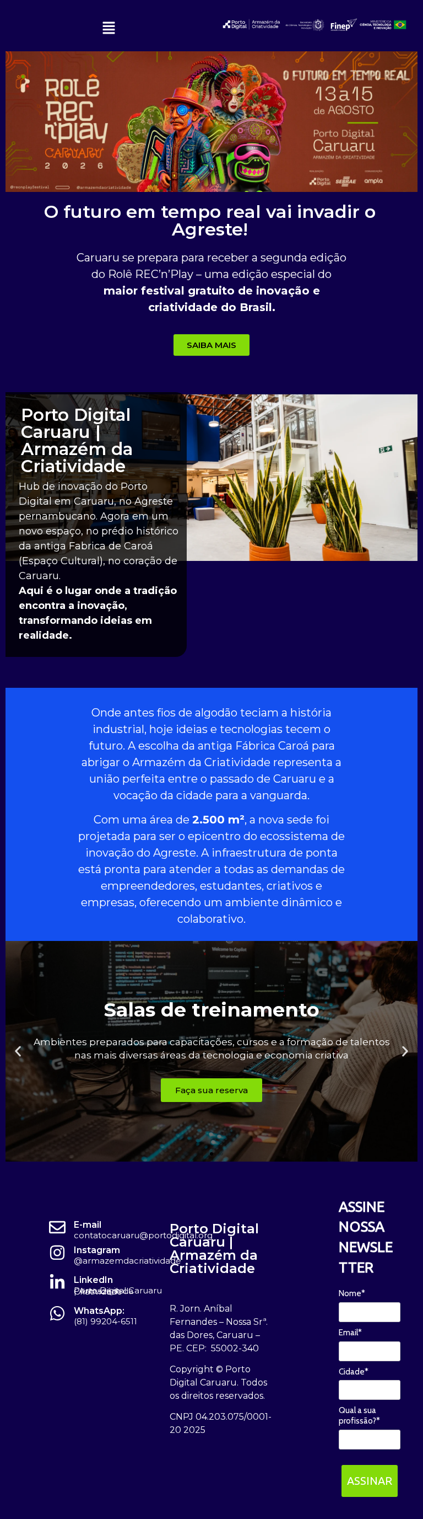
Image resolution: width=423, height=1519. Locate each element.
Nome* (352, 1293)
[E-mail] (57, 1227)
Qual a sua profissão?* (359, 1415)
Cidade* (353, 1372)
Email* (350, 1333)
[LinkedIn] (57, 1282)
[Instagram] (57, 1252)
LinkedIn (93, 1280)
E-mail (87, 1225)
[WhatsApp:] (57, 1313)
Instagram (97, 1250)
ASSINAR (369, 1480)
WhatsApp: (99, 1311)
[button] (108, 28)
